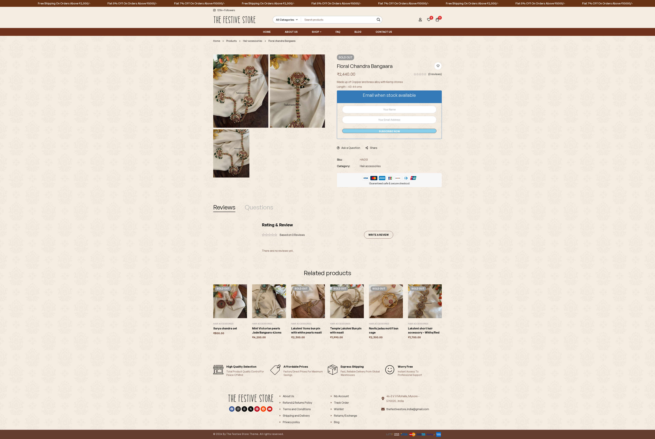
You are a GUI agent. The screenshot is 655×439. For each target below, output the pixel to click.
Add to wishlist (438, 66)
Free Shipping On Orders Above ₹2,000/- (44, 3)
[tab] (224, 207)
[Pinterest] (257, 409)
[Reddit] (263, 409)
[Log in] (420, 20)
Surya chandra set (225, 328)
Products (231, 41)
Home (216, 41)
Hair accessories (252, 41)
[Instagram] (238, 409)
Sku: (339, 159)
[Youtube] (269, 409)
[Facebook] (232, 409)
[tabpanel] (327, 237)
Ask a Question (350, 148)
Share (373, 148)
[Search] (378, 20)
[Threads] (244, 409)
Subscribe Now (389, 131)
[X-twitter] (250, 409)
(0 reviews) (435, 74)
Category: (343, 166)
